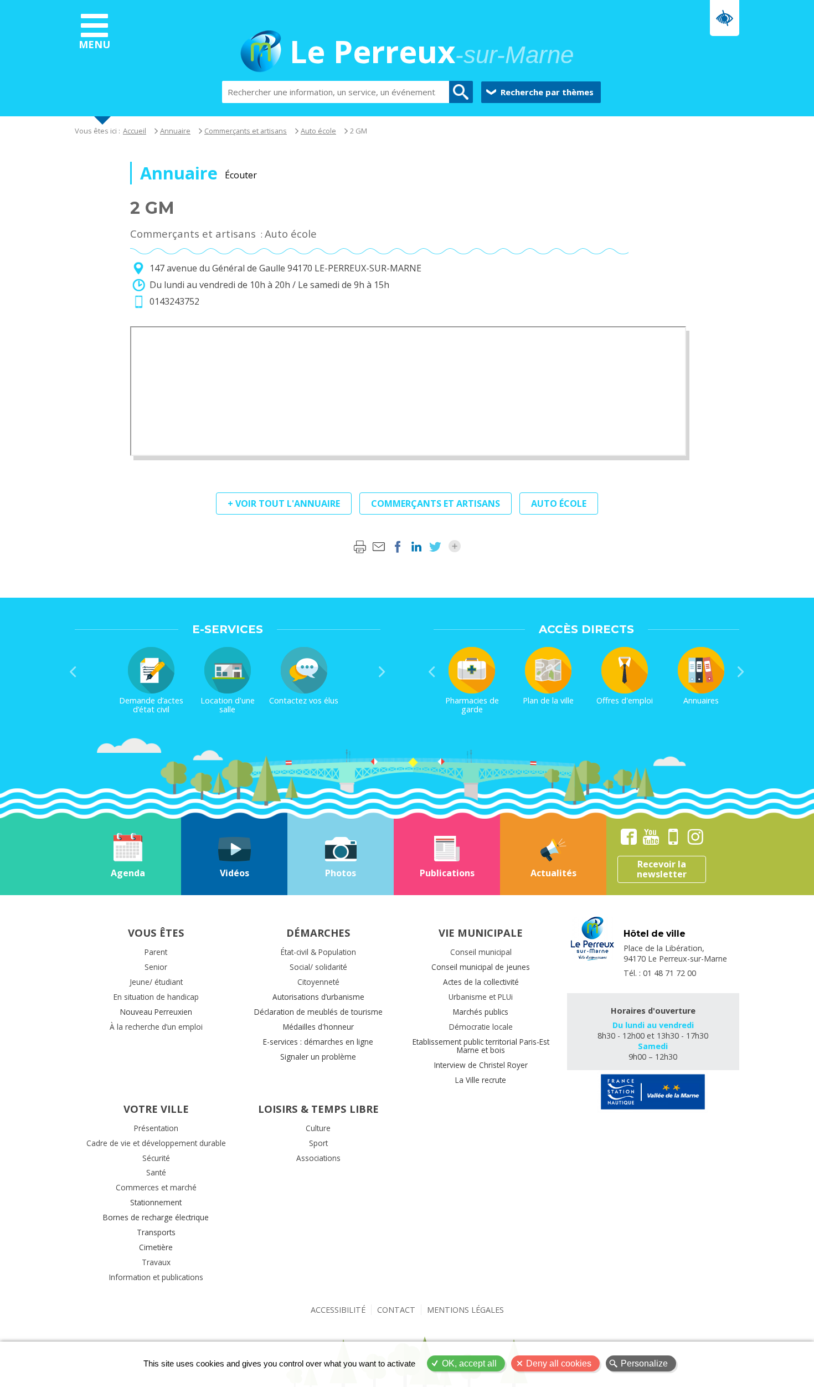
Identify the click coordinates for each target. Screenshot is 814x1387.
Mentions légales (465, 1309)
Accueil (134, 131)
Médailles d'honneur (318, 1026)
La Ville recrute (480, 1080)
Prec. (73, 671)
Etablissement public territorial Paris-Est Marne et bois (481, 1045)
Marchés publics (480, 1011)
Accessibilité (338, 1309)
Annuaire (175, 131)
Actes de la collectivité (481, 982)
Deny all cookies (558, 1363)
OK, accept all (469, 1363)
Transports (156, 1232)
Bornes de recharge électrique (156, 1217)
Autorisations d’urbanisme (318, 997)
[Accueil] (260, 52)
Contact (396, 1309)
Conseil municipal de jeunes (480, 967)
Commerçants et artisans (245, 131)
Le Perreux (432, 52)
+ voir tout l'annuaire (284, 503)
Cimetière (156, 1247)
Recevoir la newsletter (662, 869)
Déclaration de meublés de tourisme (318, 1011)
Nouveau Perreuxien (156, 1011)
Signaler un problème (318, 1056)
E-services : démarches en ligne (318, 1041)
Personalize (644, 1363)
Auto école (318, 131)
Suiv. (382, 671)
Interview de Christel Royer (481, 1065)
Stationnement (156, 1202)
